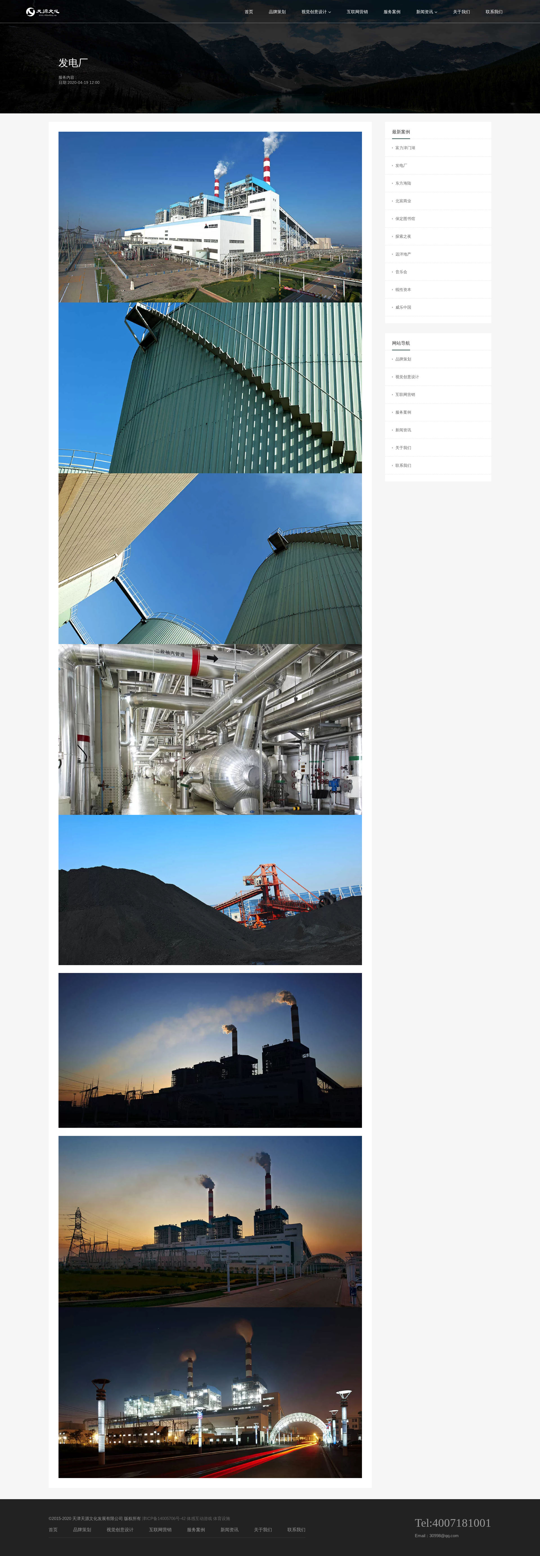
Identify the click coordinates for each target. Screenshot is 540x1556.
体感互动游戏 (199, 1518)
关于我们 (461, 11)
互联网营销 (357, 11)
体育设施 (221, 1518)
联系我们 (494, 11)
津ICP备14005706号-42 (164, 1518)
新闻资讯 (424, 11)
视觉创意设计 (314, 11)
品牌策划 (277, 11)
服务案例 (392, 11)
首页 (249, 11)
